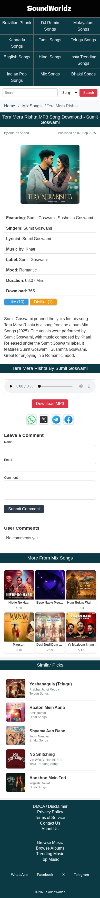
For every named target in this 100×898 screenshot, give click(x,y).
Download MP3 (50, 403)
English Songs (17, 57)
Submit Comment (24, 509)
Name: (8, 442)
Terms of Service (50, 817)
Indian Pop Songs (17, 77)
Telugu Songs (83, 40)
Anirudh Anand (18, 133)
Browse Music (50, 842)
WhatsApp (19, 875)
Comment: (11, 477)
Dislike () (43, 302)
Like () (16, 302)
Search (88, 93)
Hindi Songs (50, 57)
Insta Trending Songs (83, 60)
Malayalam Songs (83, 26)
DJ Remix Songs (50, 26)
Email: (8, 460)
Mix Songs (50, 74)
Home (9, 106)
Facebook (45, 875)
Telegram (81, 875)
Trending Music (50, 854)
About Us (50, 829)
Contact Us (50, 823)
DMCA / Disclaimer (50, 806)
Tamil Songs (50, 40)
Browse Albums (50, 848)
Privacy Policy (50, 812)
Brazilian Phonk (16, 23)
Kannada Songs (16, 43)
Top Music (50, 859)
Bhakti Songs (83, 74)
